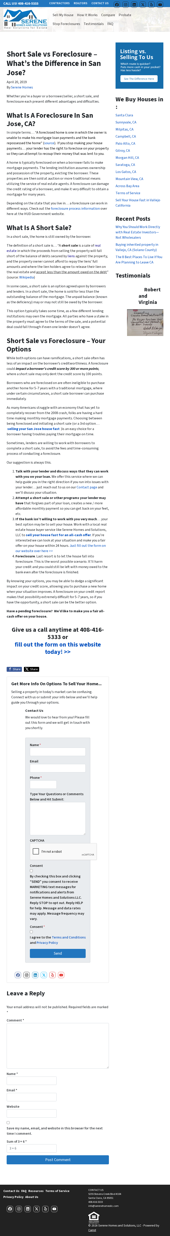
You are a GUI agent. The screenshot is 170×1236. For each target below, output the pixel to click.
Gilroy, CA (123, 150)
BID (106, 11)
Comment (15, 1020)
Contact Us (11, 1191)
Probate (125, 15)
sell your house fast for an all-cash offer (58, 535)
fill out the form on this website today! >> (58, 648)
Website (13, 1106)
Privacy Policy (47, 942)
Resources (36, 1191)
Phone (36, 777)
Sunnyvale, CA (126, 122)
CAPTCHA (37, 840)
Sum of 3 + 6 (17, 1141)
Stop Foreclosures (66, 23)
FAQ (110, 23)
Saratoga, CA (125, 164)
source (49, 143)
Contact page (87, 487)
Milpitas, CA (124, 129)
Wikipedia (26, 277)
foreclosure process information (75, 208)
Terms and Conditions (69, 937)
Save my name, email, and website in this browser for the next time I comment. (55, 1131)
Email (34, 761)
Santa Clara (124, 115)
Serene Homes (22, 87)
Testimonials (94, 23)
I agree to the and (58, 940)
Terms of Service (128, 193)
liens (71, 256)
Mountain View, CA (129, 179)
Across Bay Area (127, 186)
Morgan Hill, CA (127, 157)
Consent (36, 865)
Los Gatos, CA (126, 171)
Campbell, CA (126, 136)
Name (35, 745)
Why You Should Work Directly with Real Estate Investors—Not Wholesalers (138, 232)
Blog (96, 11)
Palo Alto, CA (125, 143)
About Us (31, 1197)
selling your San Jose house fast (33, 428)
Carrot (92, 1230)
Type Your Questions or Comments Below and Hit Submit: (56, 797)
